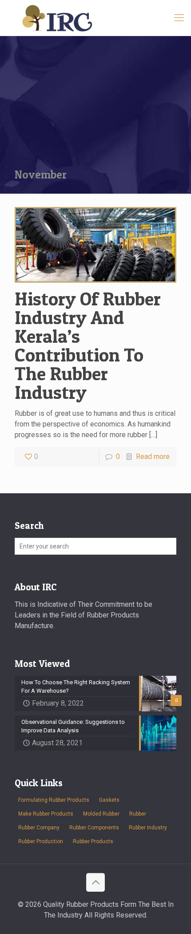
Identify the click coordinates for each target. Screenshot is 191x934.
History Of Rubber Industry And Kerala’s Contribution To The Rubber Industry (88, 345)
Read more (153, 456)
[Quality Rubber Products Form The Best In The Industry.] (95, 17)
